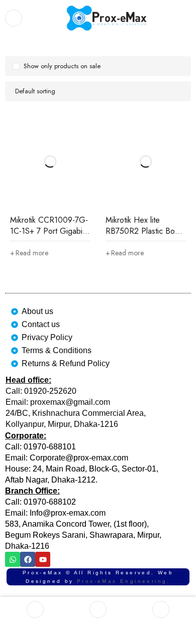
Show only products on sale (62, 66)
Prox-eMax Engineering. (123, 581)
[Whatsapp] (12, 559)
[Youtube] (42, 559)
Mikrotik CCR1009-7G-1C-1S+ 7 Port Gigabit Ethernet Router (49, 231)
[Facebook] (27, 559)
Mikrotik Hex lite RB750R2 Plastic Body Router (144, 231)
